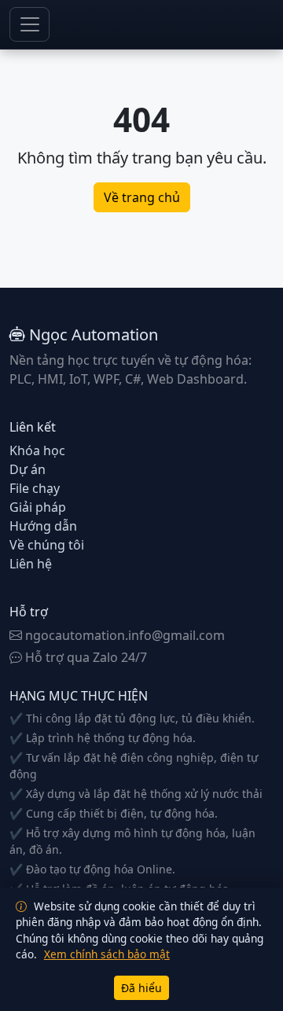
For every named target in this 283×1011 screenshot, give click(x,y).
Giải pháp (37, 507)
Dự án (27, 469)
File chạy (34, 488)
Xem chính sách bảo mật (107, 954)
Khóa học (37, 450)
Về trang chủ (142, 197)
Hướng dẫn (43, 526)
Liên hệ (30, 563)
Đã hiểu (141, 987)
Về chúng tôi (46, 544)
